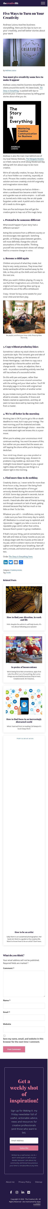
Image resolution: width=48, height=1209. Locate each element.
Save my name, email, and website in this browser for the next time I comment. (23, 1040)
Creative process (16, 570)
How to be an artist (24, 932)
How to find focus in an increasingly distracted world (24, 720)
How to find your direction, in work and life (24, 618)
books (8, 572)
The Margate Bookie (35, 159)
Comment (8, 968)
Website (7, 1024)
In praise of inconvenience (24, 667)
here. (21, 556)
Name (6, 1000)
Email (6, 1012)
